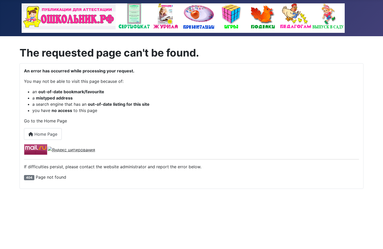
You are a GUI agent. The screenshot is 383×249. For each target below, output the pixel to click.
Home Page (45, 134)
